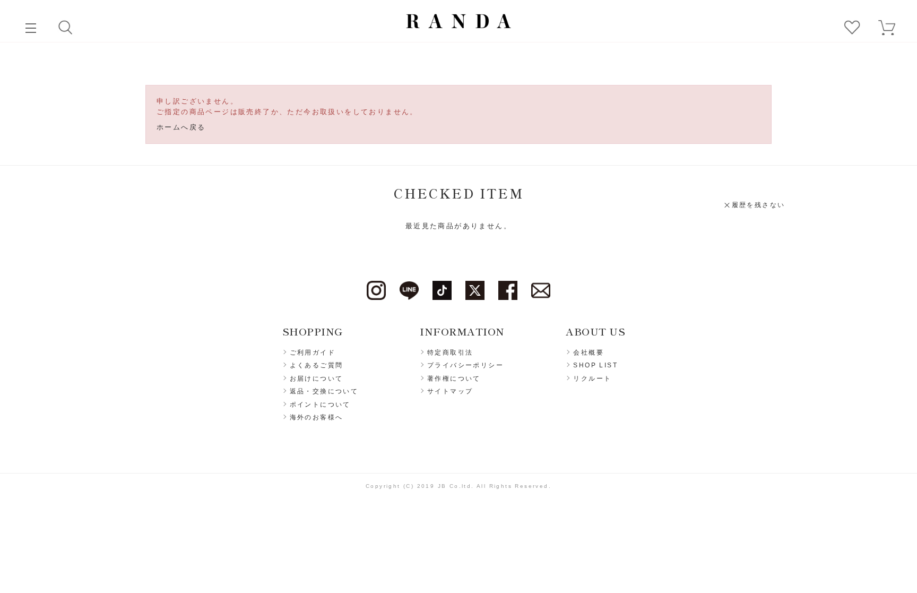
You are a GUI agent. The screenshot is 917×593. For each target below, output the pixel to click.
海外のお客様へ (316, 417)
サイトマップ (450, 391)
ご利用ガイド (312, 352)
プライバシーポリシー (465, 365)
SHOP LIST (595, 365)
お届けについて (316, 378)
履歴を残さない (758, 205)
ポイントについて (320, 404)
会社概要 (588, 352)
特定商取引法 (450, 352)
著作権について (454, 378)
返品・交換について (324, 391)
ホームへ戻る (181, 127)
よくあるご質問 (316, 365)
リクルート (592, 378)
